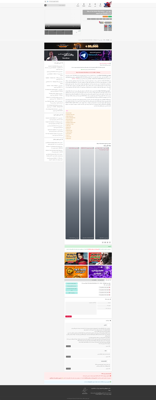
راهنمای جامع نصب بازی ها (72, 283)
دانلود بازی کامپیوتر (107, 143)
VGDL (100, 6)
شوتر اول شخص (93, 18)
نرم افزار (89, 6)
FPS (111, 18)
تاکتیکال (98, 18)
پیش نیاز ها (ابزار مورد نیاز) (72, 286)
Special (104, 18)
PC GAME (107, 18)
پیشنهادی (101, 18)
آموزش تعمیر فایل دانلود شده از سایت (71, 289)
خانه (111, 40)
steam (77, 78)
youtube (73, 78)
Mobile (84, 6)
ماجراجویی (88, 18)
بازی (95, 6)
